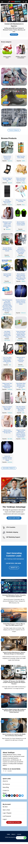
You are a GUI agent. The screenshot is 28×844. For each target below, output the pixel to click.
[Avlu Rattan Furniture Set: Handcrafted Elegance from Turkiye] (7, 322)
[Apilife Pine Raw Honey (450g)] (21, 147)
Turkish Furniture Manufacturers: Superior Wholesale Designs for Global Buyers (14, 653)
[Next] (27, 52)
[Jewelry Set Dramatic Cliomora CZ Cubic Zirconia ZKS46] (7, 447)
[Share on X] (9, 795)
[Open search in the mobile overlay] (23, 1)
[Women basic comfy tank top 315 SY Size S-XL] (7, 421)
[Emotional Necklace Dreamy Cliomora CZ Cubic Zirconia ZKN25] (21, 291)
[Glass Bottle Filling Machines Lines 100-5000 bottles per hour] (21, 374)
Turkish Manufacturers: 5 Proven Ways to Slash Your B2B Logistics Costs (14, 624)
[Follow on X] (7, 771)
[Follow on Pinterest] (9, 771)
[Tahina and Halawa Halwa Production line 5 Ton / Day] (21, 169)
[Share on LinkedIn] (20, 795)
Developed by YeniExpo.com (16, 837)
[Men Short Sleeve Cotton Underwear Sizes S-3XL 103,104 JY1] (21, 398)
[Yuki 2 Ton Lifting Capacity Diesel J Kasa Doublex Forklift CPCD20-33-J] (7, 348)
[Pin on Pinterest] (17, 795)
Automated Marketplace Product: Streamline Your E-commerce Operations (14, 596)
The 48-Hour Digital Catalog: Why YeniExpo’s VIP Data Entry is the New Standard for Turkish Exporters (14, 711)
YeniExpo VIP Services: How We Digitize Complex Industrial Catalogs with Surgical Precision (14, 682)
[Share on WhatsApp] (4, 795)
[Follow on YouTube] (10, 771)
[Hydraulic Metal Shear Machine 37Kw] (7, 265)
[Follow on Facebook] (3, 771)
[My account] (26, 1)
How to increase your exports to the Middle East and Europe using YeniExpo (14, 735)
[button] (2, 2)
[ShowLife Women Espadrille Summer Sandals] (7, 239)
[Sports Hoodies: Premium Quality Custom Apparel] (21, 213)
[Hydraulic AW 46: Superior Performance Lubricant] (21, 348)
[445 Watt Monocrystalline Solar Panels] (7, 191)
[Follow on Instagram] (5, 771)
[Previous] (1, 52)
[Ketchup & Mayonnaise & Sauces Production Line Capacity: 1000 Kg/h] (21, 239)
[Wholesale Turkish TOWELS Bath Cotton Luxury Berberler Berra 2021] (7, 213)
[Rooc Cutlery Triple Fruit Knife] (21, 191)
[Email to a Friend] (14, 795)
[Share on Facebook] (6, 795)
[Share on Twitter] (12, 795)
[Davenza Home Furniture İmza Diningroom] (7, 147)
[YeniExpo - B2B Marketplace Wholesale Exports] (14, 1)
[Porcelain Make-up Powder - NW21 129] (7, 169)
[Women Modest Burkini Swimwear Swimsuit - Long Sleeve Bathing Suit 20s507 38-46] (21, 265)
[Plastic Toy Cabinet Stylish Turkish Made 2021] (7, 398)
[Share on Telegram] (22, 795)
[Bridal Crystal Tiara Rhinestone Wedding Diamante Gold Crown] (7, 374)
